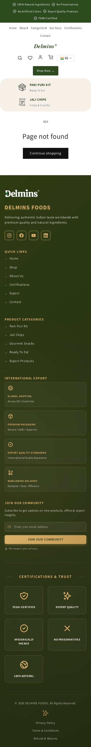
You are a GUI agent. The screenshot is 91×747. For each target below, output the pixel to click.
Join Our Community (45, 539)
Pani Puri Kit (19, 326)
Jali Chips (17, 335)
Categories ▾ (39, 28)
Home (13, 28)
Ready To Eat (19, 352)
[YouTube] (33, 235)
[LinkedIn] (45, 235)
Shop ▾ (24, 28)
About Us (17, 276)
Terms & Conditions (45, 731)
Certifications (73, 28)
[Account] (40, 58)
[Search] (20, 58)
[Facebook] (21, 235)
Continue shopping (45, 153)
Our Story (56, 28)
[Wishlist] (30, 58)
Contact (45, 35)
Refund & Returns (45, 738)
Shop (13, 267)
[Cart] (50, 58)
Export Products (22, 361)
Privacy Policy (45, 723)
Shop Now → (46, 71)
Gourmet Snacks (22, 343)
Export (15, 293)
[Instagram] (9, 235)
